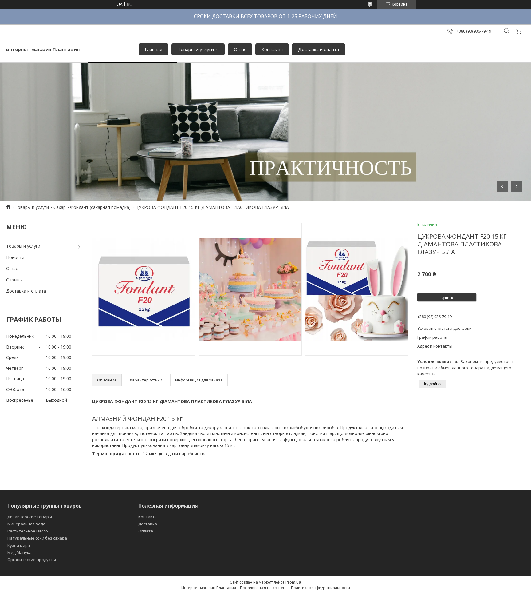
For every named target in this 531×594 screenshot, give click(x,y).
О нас (240, 49)
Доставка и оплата (318, 49)
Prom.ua (293, 582)
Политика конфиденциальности (320, 587)
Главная (153, 49)
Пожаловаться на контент (263, 587)
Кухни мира (18, 545)
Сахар (59, 207)
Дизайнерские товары (29, 517)
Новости (15, 257)
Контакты (272, 49)
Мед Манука (19, 552)
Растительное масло (27, 531)
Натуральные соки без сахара (37, 538)
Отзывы (14, 280)
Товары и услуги (196, 49)
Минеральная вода (26, 524)
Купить (446, 297)
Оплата (145, 531)
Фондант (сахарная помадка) (100, 207)
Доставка (147, 524)
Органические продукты (31, 559)
